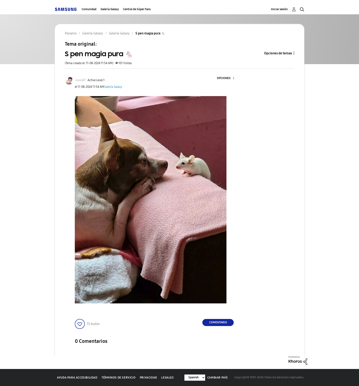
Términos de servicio (118, 377)
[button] (226, 78)
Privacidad (148, 377)
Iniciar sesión (279, 9)
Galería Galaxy (110, 9)
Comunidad (89, 9)
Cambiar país (217, 377)
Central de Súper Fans (137, 9)
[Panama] (65, 9)
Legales (167, 377)
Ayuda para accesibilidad (77, 377)
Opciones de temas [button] (278, 53)
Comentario (218, 322)
